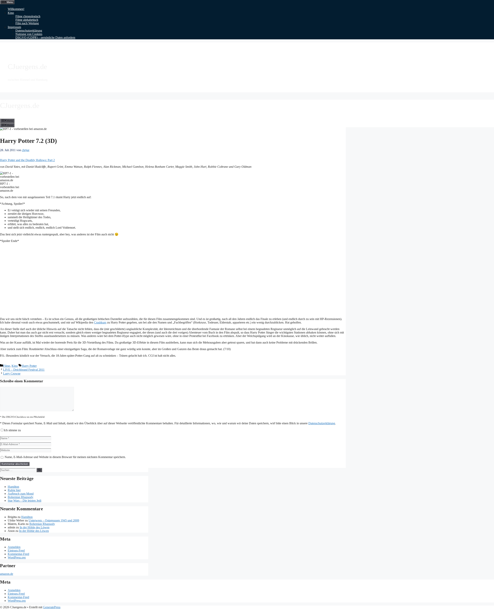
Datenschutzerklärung (28, 30)
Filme (6, 365)
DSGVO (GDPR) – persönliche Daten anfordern (45, 37)
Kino (11, 12)
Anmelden (14, 547)
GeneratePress (51, 607)
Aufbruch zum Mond (21, 493)
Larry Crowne (11, 373)
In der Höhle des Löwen (34, 527)
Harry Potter (29, 365)
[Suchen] (39, 470)
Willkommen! (16, 9)
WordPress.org (17, 557)
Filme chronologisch (27, 16)
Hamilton (13, 486)
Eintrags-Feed (16, 550)
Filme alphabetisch (26, 19)
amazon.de (6, 573)
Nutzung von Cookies (28, 34)
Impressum (14, 27)
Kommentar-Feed (18, 554)
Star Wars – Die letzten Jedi (24, 500)
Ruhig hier (14, 490)
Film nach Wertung (27, 23)
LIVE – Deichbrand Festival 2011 (24, 369)
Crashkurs (100, 322)
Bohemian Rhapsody (20, 497)
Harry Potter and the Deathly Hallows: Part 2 (27, 160)
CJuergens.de (27, 66)
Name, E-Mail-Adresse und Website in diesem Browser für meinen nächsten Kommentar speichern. (65, 457)
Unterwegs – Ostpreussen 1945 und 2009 (54, 520)
